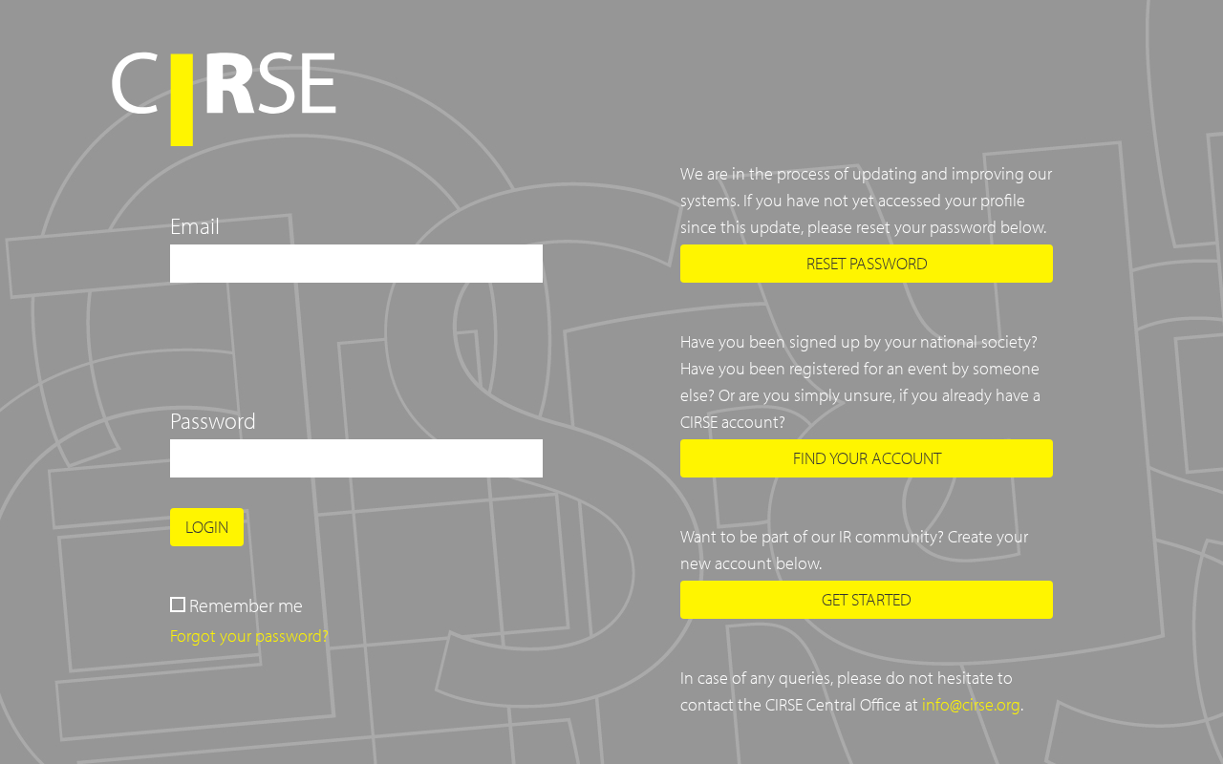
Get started (867, 599)
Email (195, 225)
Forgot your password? (249, 636)
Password (213, 420)
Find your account (867, 458)
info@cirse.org (971, 704)
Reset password (867, 263)
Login (206, 527)
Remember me (246, 605)
